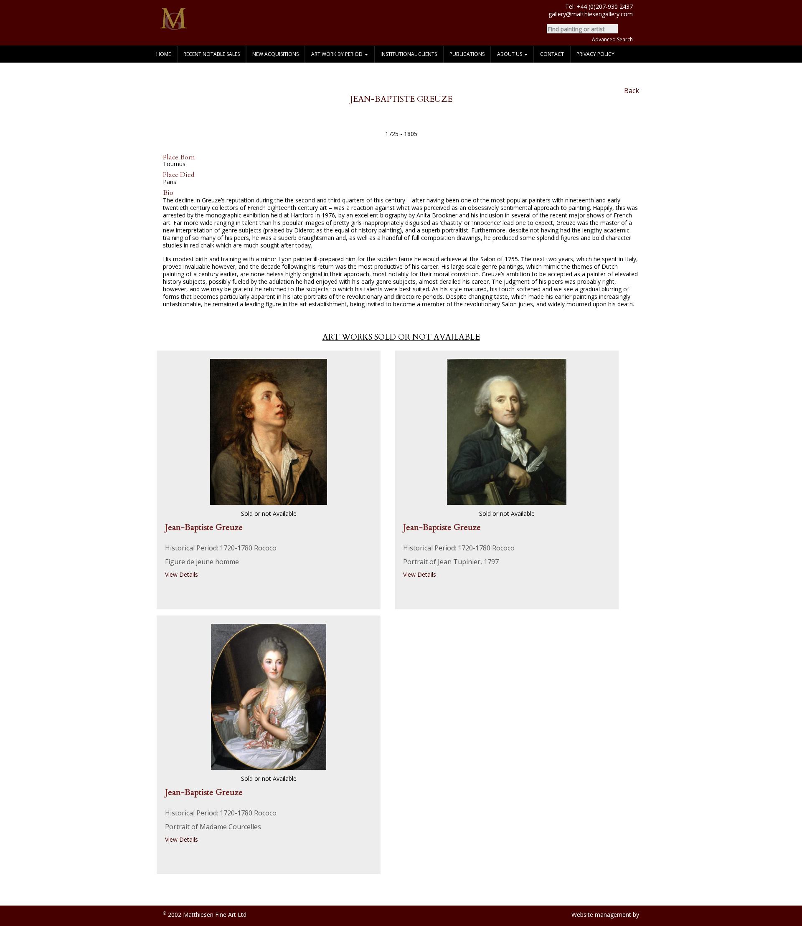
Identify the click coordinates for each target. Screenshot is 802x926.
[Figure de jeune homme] (268, 431)
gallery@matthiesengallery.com (590, 14)
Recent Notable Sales (211, 54)
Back (630, 91)
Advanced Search (612, 39)
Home (163, 54)
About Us (510, 54)
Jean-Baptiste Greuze (204, 527)
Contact (552, 54)
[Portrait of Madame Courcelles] (268, 696)
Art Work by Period (337, 54)
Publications (467, 54)
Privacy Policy (595, 54)
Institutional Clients (409, 54)
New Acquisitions (275, 54)
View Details (182, 574)
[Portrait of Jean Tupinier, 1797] (506, 431)
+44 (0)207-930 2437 (604, 6)
